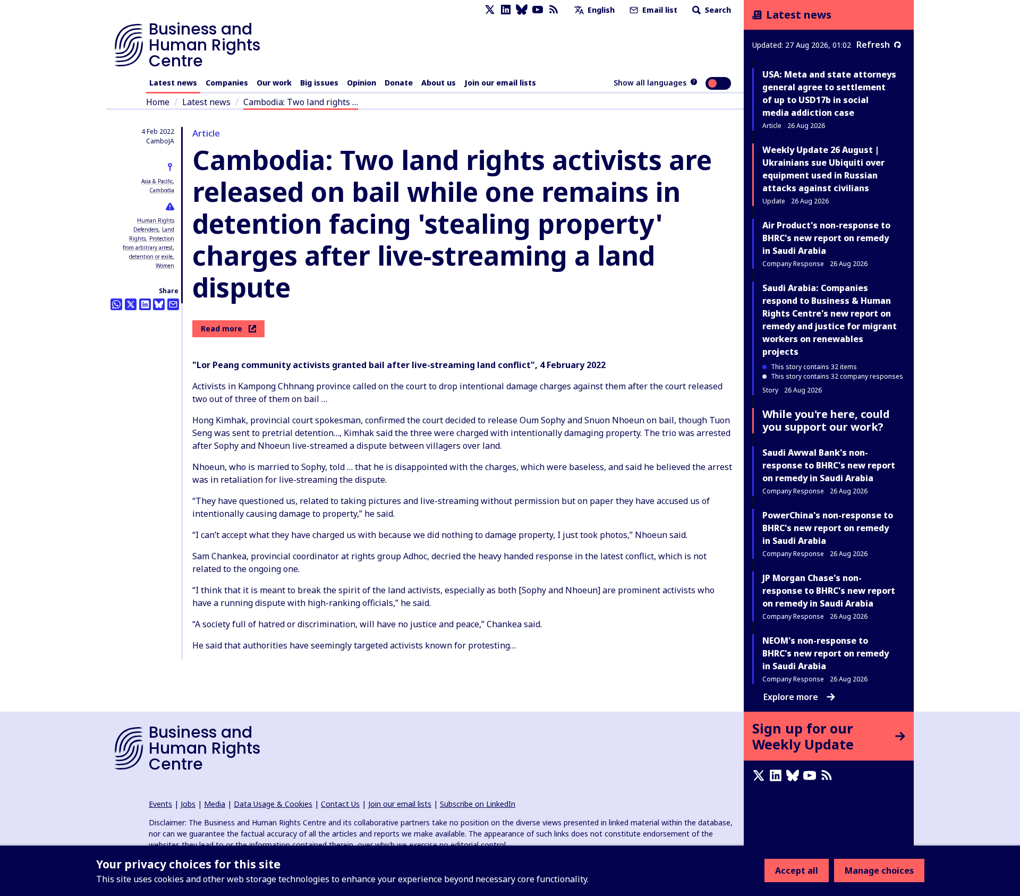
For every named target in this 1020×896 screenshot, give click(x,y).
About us (438, 83)
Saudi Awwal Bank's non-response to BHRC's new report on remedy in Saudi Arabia (828, 465)
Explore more (790, 697)
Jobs (188, 804)
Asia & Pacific (157, 181)
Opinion (361, 83)
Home (157, 102)
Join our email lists (500, 83)
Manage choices (879, 870)
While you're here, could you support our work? (826, 420)
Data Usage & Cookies (273, 804)
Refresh (873, 44)
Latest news (173, 83)
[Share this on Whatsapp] (116, 304)
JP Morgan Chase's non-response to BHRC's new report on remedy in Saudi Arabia (828, 590)
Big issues (319, 83)
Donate (399, 83)
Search (717, 10)
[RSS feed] (553, 9)
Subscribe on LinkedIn (477, 804)
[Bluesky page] (521, 9)
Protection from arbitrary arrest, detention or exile (148, 247)
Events (160, 804)
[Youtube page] (537, 9)
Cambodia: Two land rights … (300, 102)
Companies (227, 83)
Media (214, 804)
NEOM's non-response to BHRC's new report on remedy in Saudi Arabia (825, 653)
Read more (221, 328)
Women (165, 265)
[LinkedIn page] (505, 9)
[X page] (489, 9)
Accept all (796, 870)
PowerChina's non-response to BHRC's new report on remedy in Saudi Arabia (827, 528)
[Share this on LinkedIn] (145, 304)
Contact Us (340, 804)
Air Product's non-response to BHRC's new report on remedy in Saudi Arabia (826, 238)
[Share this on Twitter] (131, 304)
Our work (274, 83)
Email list (658, 10)
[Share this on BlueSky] (159, 304)
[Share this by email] (173, 304)
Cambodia (161, 190)
